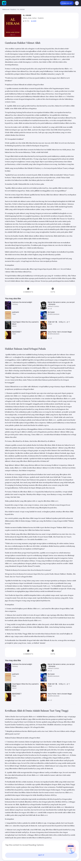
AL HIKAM (20, 9)
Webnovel (5, 9)
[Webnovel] (4, 3)
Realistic (13, 9)
